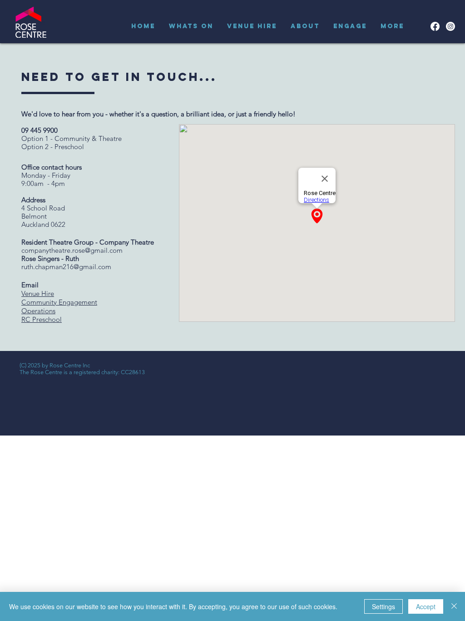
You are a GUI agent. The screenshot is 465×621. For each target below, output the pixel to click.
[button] (191, 26)
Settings (383, 606)
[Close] (454, 606)
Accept (425, 606)
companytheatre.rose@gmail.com (72, 250)
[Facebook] (435, 26)
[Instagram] (450, 26)
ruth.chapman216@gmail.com (66, 266)
